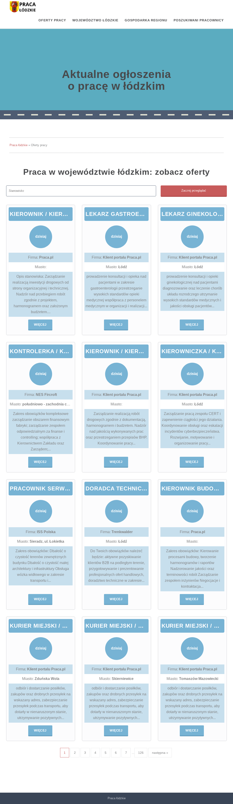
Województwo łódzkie (95, 20)
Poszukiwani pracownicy (199, 20)
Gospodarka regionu (146, 20)
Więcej (40, 324)
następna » (160, 752)
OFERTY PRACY (52, 20)
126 (141, 752)
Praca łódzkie (19, 145)
